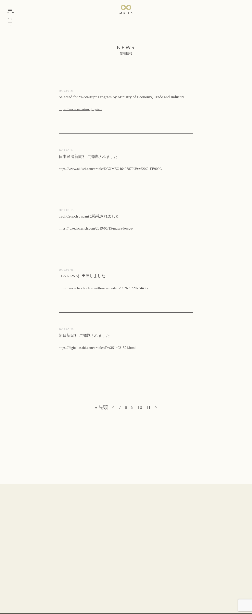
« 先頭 (101, 407)
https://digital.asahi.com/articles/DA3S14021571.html (97, 348)
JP (10, 25)
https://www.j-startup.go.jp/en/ (80, 109)
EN (10, 19)
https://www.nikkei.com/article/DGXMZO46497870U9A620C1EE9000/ (110, 169)
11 (148, 407)
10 (139, 407)
